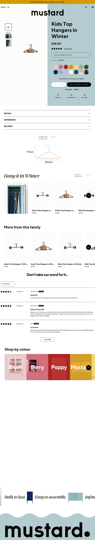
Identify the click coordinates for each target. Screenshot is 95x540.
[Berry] (37, 367)
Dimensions (10, 120)
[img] (6, 291)
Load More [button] (47, 339)
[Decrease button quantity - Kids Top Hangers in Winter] (54, 84)
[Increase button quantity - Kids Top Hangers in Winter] (63, 84)
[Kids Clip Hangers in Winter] (70, 247)
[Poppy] (59, 367)
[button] (56, 49)
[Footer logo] (47, 530)
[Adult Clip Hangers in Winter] (42, 195)
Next (88, 195)
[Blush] (15, 367)
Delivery (8, 126)
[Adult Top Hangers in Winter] (66, 195)
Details (7, 113)
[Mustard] (81, 367)
